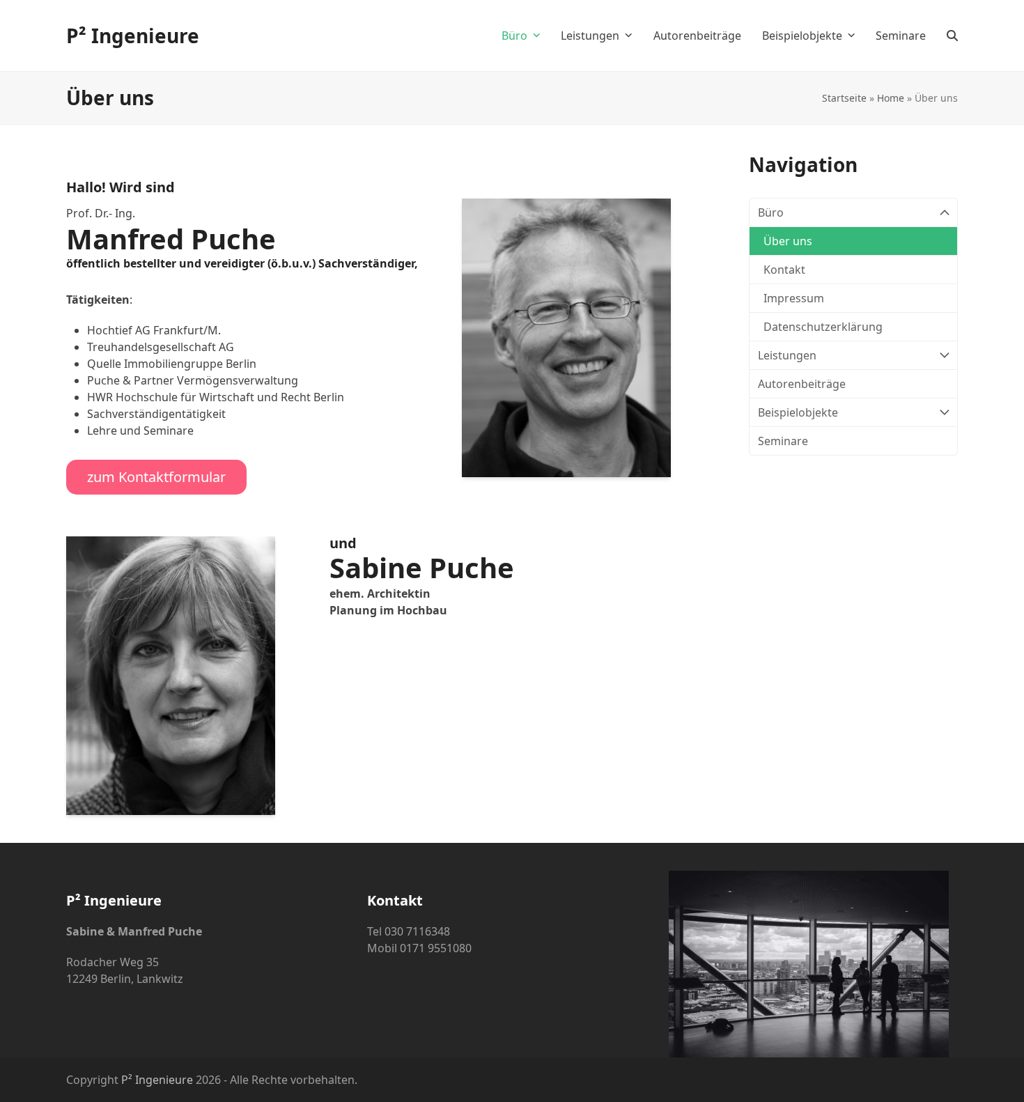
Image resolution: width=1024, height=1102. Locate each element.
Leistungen (787, 355)
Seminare (783, 441)
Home (890, 97)
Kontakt (784, 269)
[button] (952, 35)
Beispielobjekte (798, 412)
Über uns (787, 241)
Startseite (844, 97)
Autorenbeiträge (802, 383)
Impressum (793, 298)
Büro (771, 212)
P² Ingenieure (132, 35)
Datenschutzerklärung (823, 326)
